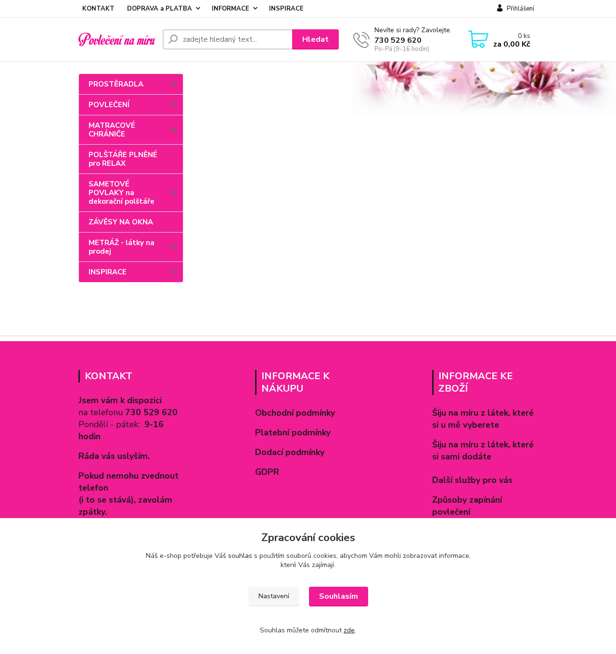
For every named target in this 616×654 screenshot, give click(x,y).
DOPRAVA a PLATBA (159, 8)
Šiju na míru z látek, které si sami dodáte (483, 450)
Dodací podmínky (289, 452)
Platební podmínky (293, 432)
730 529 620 (398, 40)
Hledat (315, 39)
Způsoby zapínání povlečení (467, 506)
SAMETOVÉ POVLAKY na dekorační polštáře (121, 192)
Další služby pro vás (472, 480)
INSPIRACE (286, 8)
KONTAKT (98, 8)
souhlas (240, 555)
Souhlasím (338, 596)
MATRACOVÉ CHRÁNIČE (112, 130)
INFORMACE (230, 8)
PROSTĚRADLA (116, 84)
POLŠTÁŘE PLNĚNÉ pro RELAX (123, 159)
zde (349, 630)
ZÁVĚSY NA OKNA (121, 222)
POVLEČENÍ (109, 105)
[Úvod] (116, 39)
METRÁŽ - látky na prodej (121, 247)
